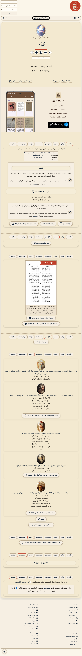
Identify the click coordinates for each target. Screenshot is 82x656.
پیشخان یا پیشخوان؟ (30, 626)
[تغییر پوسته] (4, 651)
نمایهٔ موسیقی (71, 615)
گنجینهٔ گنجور (32, 615)
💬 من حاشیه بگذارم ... (23, 582)
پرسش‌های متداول (70, 636)
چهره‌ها (73, 639)
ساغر (34, 610)
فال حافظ (72, 613)
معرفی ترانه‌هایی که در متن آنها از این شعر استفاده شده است (42, 543)
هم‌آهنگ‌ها (39, 144)
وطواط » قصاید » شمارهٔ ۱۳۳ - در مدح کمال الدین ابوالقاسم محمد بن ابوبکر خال (41, 493)
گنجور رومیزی (32, 607)
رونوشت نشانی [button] (49, 223)
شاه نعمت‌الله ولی (45, 38)
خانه (74, 605)
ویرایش (35, 184)
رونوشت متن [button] (66, 223)
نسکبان (33, 629)
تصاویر (55, 144)
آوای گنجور (33, 621)
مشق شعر (48, 144)
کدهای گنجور (32, 605)
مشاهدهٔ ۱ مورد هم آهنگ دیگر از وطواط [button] (42, 513)
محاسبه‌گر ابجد (31, 618)
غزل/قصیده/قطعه (38, 155)
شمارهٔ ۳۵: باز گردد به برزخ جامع (62, 81)
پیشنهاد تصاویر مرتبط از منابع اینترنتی (42, 318)
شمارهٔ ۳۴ (41, 44)
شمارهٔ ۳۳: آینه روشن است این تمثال (20, 81)
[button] (79, 18)
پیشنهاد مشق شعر (41, 342)
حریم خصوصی (31, 644)
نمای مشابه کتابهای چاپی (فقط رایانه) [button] (25, 223)
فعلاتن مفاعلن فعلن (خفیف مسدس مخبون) (39, 153)
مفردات (35, 38)
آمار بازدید (33, 636)
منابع (34, 638)
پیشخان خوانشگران (30, 623)
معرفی (73, 634)
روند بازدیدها (22, 144)
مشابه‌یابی (72, 621)
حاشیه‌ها (13, 144)
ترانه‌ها (30, 144)
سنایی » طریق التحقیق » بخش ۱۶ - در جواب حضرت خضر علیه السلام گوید (41, 465)
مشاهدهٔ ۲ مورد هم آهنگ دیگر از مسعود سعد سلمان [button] (42, 416)
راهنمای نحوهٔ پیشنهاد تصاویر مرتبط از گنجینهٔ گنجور (43, 324)
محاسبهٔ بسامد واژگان (42, 243)
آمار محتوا (72, 644)
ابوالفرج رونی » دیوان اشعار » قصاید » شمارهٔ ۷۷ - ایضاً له (41, 433)
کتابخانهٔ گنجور (32, 613)
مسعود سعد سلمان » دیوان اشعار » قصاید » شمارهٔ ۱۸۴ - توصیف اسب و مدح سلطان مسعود (41, 395)
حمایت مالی (72, 642)
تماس (34, 641)
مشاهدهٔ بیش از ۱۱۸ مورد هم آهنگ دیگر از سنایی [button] (42, 475)
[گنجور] (75, 6)
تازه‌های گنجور (71, 623)
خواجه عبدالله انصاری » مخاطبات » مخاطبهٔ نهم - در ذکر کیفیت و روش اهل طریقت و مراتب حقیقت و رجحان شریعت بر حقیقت (41, 372)
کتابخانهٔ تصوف (38, 157)
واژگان (62, 144)
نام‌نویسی (47, 588)
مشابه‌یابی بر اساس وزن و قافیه (42, 525)
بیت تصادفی (72, 607)
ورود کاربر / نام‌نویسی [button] (42, 18)
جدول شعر (72, 610)
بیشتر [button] (42, 519)
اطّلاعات (69, 144)
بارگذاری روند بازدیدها (41, 562)
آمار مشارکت (32, 633)
